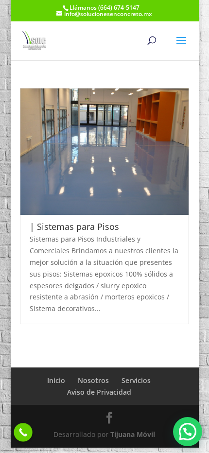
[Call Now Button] (23, 432)
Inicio (56, 380)
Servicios (136, 380)
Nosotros (93, 380)
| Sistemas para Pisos (74, 226)
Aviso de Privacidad (99, 392)
